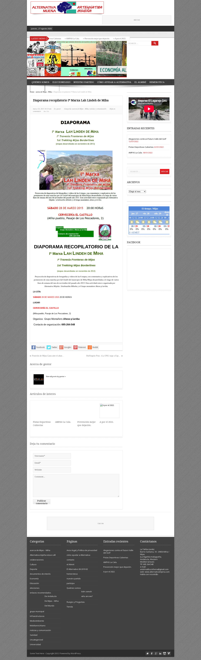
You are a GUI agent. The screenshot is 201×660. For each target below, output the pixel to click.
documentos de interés (40, 574)
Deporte (33, 569)
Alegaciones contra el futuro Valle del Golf (147, 139)
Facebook (40, 347)
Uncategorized (36, 639)
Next (124, 73)
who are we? (87, 596)
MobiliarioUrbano (37, 625)
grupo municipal (37, 611)
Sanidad (33, 635)
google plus (156, 653)
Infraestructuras (37, 616)
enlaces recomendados (40, 592)
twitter (147, 653)
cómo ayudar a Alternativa (100, 33)
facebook (152, 653)
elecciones (34, 588)
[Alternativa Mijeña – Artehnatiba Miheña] (67, 8)
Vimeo (169, 653)
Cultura (33, 564)
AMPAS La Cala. (63, 422)
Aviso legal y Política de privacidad (82, 550)
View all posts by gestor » (56, 377)
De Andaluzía (51, 596)
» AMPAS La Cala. (63, 38)
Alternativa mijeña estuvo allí (43, 555)
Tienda (70, 606)
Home (32, 92)
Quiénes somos (38, 33)
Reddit (95, 347)
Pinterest (82, 347)
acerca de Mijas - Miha (44, 92)
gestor (59, 109)
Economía (34, 578)
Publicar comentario (42, 502)
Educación (34, 583)
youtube (165, 653)
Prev (118, 73)
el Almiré (122, 33)
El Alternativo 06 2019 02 (77, 569)
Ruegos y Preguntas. (76, 602)
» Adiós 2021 (126, 38)
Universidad (35, 644)
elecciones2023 (56, 33)
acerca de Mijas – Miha (40, 550)
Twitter (54, 347)
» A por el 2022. (110, 38)
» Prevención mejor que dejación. (87, 38)
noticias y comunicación (97, 109)
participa (162, 33)
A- (48, 111)
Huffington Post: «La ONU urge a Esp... (103, 356)
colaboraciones (37, 559)
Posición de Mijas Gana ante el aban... (48, 356)
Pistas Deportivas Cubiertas (141, 147)
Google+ (67, 347)
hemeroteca (136, 33)
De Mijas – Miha (52, 601)
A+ (45, 111)
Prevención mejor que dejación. (117, 567)
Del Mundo (49, 605)
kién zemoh (86, 591)
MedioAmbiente (37, 620)
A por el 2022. (107, 422)
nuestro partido (75, 33)
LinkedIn (160, 653)
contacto (150, 33)
